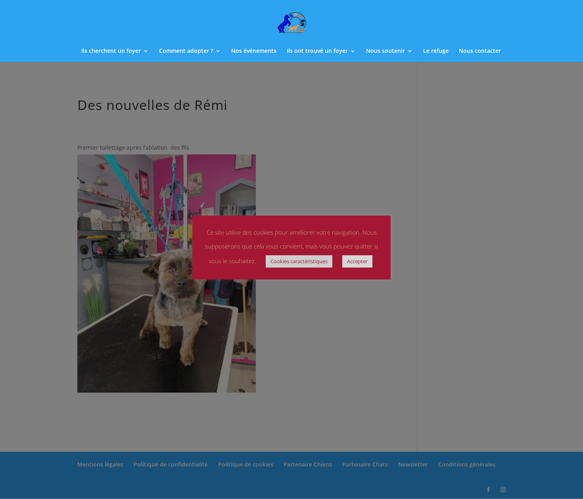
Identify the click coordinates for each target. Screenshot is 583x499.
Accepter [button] (357, 261)
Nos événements (253, 51)
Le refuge (436, 51)
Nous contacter (480, 51)
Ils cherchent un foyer (111, 51)
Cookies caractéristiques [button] (299, 261)
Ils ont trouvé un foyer (317, 51)
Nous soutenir (385, 51)
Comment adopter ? (186, 51)
